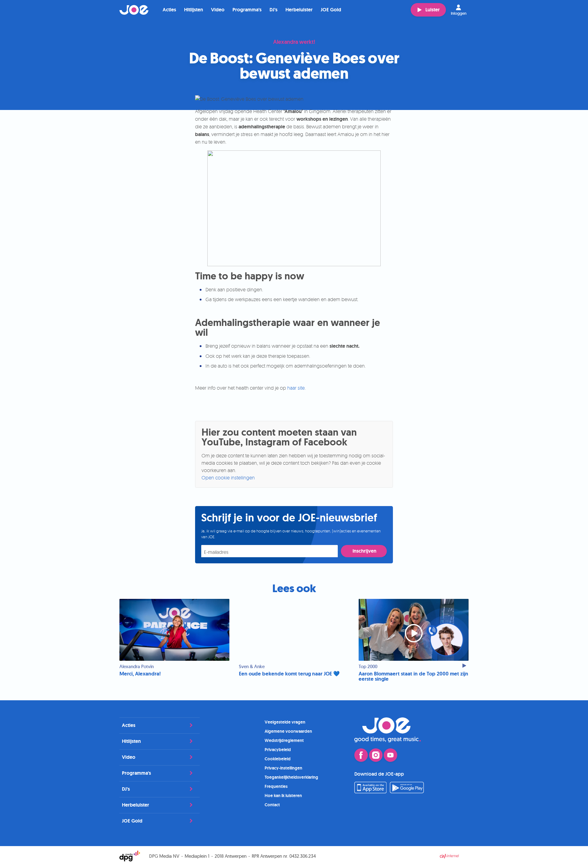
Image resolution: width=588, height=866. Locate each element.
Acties (169, 9)
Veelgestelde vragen (285, 722)
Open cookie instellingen (228, 478)
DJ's (273, 9)
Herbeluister (299, 9)
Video (217, 9)
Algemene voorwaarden (288, 731)
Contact (272, 804)
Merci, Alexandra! (140, 673)
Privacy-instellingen (283, 768)
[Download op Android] (407, 791)
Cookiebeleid (278, 759)
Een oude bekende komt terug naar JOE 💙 (289, 673)
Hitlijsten (193, 9)
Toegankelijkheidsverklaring (291, 777)
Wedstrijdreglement (284, 740)
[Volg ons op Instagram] (376, 755)
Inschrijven (364, 551)
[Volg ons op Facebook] (361, 755)
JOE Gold (331, 9)
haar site (296, 388)
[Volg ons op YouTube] (390, 755)
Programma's (247, 9)
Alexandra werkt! (294, 42)
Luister (432, 9)
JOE (134, 10)
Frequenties (276, 786)
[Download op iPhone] (370, 791)
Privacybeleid (278, 749)
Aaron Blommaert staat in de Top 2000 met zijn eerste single (413, 676)
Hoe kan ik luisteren (283, 795)
